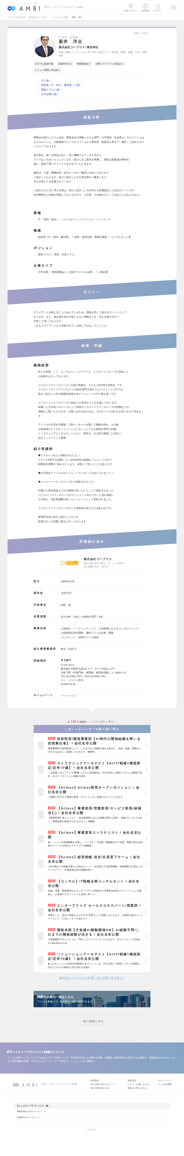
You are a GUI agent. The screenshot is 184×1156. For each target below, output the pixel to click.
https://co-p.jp (68, 695)
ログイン (157, 11)
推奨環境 (132, 1080)
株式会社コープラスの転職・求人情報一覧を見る (91, 977)
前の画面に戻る (93, 1021)
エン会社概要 (165, 1084)
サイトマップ (165, 1080)
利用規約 (95, 1080)
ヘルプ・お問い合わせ (138, 1084)
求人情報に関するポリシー (103, 1084)
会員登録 (145, 11)
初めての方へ (131, 11)
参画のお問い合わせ (137, 1088)
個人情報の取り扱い (100, 1088)
